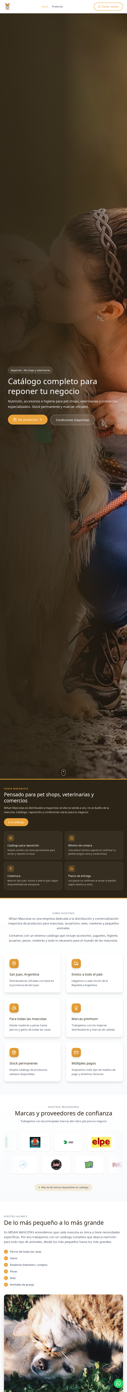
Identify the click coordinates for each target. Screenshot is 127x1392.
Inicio (45, 6)
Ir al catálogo (16, 822)
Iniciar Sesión (110, 6)
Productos (57, 6)
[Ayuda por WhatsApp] (118, 1383)
